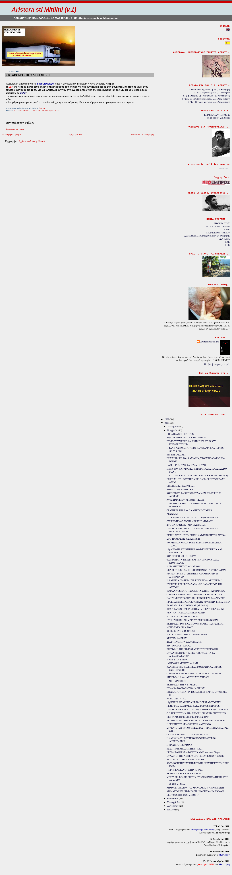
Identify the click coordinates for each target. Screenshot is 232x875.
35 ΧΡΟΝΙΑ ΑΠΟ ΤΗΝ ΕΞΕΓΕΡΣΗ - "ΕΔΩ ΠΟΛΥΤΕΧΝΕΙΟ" (196, 720)
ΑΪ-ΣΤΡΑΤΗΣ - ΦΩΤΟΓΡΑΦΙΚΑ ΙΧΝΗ (185, 759)
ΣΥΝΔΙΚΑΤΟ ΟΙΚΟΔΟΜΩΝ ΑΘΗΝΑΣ (186, 688)
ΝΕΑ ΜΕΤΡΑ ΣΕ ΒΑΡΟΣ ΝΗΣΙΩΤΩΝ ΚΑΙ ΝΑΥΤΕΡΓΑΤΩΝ (196, 570)
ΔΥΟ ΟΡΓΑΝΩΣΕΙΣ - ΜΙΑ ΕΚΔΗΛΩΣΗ (186, 524)
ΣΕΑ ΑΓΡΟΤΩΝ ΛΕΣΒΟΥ (48, 110)
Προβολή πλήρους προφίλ (217, 364)
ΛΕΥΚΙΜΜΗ (173, 513)
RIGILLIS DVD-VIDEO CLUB (181, 630)
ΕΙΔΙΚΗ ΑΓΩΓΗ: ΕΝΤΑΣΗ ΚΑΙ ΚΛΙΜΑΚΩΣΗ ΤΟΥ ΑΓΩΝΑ (196, 535)
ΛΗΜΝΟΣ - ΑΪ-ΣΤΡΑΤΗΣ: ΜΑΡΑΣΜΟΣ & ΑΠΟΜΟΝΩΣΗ (195, 787)
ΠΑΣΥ (34, 110)
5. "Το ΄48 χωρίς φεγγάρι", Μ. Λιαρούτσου (209, 101)
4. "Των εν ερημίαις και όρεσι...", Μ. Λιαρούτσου (206, 98)
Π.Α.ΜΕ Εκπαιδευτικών (218, 232)
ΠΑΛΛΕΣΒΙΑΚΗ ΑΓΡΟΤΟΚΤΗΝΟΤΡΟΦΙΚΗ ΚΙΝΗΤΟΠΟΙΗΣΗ (197, 709)
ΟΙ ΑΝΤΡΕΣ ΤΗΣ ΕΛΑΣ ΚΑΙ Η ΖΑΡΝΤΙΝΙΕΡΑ (189, 510)
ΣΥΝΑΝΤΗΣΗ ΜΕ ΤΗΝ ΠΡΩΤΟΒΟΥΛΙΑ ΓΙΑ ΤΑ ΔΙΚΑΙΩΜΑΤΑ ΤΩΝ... (191, 654)
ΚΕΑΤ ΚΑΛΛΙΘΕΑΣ (177, 638)
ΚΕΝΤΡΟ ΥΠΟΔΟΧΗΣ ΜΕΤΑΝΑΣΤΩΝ (186, 612)
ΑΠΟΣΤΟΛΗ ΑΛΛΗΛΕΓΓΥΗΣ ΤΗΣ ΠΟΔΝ (188, 677)
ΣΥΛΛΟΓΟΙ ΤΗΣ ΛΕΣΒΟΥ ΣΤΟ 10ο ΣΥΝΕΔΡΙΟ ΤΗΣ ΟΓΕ (195, 755)
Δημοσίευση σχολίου (15, 129)
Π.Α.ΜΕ (226, 229)
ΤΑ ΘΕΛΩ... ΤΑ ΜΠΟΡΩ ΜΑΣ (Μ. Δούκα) (187, 605)
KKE (227, 241)
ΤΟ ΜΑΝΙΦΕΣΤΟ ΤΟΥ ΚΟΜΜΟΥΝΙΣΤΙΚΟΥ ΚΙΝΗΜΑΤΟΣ (196, 590)
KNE (227, 245)
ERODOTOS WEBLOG (218, 118)
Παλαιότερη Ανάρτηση (142, 134)
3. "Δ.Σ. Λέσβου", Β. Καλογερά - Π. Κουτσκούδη (206, 95)
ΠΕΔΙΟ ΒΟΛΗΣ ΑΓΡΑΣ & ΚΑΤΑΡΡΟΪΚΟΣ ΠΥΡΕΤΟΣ (193, 705)
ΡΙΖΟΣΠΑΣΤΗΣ (222, 223)
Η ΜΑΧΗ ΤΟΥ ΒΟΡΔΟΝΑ (179, 744)
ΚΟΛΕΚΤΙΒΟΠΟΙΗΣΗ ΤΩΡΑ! (181, 556)
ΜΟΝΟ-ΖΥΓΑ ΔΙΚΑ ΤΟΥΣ (180, 627)
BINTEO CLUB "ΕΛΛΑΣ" (179, 645)
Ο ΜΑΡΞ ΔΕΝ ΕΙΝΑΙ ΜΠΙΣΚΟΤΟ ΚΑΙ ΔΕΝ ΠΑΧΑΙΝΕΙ (194, 673)
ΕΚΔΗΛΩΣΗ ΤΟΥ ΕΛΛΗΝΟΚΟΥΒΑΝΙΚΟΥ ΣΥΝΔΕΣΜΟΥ (196, 623)
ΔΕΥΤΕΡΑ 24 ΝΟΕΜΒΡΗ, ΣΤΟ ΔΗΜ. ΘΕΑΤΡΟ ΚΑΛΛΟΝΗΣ (196, 609)
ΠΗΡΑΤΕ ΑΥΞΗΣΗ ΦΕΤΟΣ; (180, 434)
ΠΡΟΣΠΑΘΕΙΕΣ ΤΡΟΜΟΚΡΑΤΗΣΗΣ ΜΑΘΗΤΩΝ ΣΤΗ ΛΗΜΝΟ (198, 601)
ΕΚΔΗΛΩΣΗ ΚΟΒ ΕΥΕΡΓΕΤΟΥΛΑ (184, 773)
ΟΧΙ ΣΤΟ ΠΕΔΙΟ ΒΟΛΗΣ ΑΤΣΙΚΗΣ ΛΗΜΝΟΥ (190, 521)
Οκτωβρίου (173, 798)
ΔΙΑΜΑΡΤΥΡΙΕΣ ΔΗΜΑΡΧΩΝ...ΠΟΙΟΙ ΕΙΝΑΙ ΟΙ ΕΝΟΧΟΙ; (195, 791)
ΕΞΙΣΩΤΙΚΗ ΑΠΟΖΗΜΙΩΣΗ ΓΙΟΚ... (184, 748)
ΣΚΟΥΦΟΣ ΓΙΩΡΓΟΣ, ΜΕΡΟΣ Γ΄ (183, 794)
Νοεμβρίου (173, 430)
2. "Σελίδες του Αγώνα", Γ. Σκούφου (212, 92)
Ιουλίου (171, 809)
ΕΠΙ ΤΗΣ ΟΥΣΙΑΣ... (176, 454)
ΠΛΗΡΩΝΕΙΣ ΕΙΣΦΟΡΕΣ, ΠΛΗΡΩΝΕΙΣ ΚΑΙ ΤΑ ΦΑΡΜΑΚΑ (196, 598)
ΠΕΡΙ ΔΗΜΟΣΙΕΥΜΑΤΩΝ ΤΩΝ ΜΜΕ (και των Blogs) (193, 752)
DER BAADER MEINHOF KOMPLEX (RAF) (188, 716)
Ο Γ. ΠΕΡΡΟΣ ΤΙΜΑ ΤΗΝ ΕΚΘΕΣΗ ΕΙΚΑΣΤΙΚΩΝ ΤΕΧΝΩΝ (196, 713)
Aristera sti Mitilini (209, 341)
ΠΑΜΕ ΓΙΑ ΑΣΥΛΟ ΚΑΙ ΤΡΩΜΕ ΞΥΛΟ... (187, 465)
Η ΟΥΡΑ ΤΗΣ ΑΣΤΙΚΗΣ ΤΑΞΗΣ (183, 616)
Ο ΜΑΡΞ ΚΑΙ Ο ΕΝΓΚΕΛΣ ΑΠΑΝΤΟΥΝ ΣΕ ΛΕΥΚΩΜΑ (194, 594)
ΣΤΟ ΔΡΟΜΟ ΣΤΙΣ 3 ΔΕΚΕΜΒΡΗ (28, 75)
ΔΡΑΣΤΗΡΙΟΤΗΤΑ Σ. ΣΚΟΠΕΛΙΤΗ (184, 641)
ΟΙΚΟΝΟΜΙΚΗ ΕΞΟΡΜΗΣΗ (180, 485)
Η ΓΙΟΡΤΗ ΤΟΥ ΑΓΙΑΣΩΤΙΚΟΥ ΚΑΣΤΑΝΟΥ (189, 724)
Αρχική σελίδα (76, 134)
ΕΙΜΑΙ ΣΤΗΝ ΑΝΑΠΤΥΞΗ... (181, 489)
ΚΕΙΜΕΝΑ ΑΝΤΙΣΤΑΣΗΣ (217, 114)
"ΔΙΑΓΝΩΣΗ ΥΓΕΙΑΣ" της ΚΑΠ (182, 663)
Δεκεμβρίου (173, 426)
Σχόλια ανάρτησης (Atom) (32, 141)
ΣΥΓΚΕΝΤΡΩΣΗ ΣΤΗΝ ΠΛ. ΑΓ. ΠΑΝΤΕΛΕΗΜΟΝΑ (192, 517)
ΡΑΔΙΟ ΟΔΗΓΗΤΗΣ (176, 698)
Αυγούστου (173, 805)
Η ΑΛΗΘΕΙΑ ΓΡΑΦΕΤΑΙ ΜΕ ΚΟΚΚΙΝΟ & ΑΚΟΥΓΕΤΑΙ (194, 580)
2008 (167, 422)
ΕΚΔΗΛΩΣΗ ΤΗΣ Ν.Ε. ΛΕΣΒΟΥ (183, 684)
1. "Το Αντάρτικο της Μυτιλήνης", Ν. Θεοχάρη (207, 89)
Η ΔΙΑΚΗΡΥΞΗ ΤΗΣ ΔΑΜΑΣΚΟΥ (183, 566)
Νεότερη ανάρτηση (11, 134)
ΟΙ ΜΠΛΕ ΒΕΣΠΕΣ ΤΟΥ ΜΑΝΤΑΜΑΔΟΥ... (188, 734)
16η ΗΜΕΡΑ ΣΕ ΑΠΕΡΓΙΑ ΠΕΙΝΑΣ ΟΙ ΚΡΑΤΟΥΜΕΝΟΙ (194, 702)
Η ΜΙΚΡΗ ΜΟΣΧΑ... (177, 784)
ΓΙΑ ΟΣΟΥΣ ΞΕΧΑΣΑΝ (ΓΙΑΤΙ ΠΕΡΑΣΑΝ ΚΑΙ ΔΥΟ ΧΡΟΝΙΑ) (197, 475)
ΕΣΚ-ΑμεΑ (224, 238)
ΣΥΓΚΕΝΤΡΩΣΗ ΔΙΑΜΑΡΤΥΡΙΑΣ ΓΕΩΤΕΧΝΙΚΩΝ (192, 620)
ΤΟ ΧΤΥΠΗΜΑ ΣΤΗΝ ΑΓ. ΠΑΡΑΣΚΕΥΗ (187, 634)
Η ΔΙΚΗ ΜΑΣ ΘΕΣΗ (177, 681)
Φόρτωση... (224, 168)
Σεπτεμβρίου (174, 802)
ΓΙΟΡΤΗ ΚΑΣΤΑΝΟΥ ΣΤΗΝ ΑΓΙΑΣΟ (185, 769)
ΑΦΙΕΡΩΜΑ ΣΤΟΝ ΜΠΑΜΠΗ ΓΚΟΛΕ (185, 499)
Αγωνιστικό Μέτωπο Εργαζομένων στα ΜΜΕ (207, 235)
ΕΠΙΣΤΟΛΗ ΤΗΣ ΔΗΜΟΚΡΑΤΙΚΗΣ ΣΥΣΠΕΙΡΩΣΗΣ (192, 649)
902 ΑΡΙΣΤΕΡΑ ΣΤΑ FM (218, 226)
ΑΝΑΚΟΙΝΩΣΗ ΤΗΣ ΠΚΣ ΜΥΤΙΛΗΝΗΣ (187, 437)
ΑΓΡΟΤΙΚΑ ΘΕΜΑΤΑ (22, 110)
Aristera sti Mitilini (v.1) (44, 9)
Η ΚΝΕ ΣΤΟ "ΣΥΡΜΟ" (178, 659)
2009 (167, 419)
